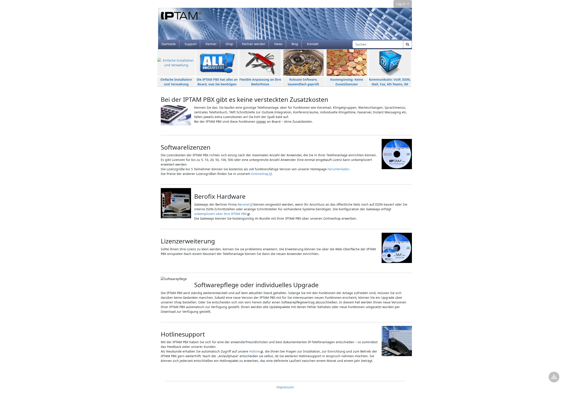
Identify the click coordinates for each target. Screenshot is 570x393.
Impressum (285, 387)
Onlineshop (260, 174)
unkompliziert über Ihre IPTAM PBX (220, 214)
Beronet (243, 204)
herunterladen (338, 169)
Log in (401, 4)
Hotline (254, 351)
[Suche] (407, 44)
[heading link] (331, 99)
